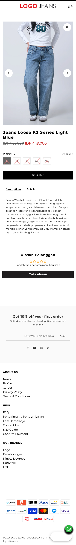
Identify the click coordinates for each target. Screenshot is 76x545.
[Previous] (9, 73)
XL (36, 161)
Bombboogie (12, 454)
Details (31, 189)
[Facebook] (28, 348)
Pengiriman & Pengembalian (23, 416)
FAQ (6, 412)
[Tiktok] (48, 348)
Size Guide (67, 154)
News (7, 379)
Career (7, 387)
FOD (6, 467)
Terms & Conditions (16, 396)
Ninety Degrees (14, 458)
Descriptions (13, 189)
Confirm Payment (15, 434)
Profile (7, 383)
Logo (6, 450)
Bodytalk (9, 463)
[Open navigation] (10, 6)
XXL (47, 161)
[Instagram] (41, 348)
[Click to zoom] (67, 27)
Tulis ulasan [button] (38, 274)
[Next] (67, 73)
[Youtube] (34, 348)
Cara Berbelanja (14, 421)
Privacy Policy (12, 392)
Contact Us (11, 425)
